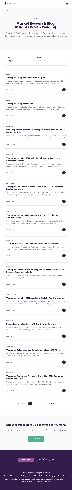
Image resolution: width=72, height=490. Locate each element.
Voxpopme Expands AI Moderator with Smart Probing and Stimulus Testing (32, 216)
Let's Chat (25, 459)
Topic (39, 57)
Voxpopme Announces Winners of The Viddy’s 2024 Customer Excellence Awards (34, 377)
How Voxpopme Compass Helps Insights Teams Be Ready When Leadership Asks (35, 130)
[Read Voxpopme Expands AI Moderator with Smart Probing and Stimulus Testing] (64, 229)
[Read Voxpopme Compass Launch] (64, 115)
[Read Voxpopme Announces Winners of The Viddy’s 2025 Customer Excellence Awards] (64, 201)
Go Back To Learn (10, 11)
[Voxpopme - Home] (10, 3)
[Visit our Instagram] (52, 459)
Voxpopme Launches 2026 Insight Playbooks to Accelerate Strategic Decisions (33, 159)
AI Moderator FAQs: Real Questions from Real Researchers (32, 243)
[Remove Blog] (12, 61)
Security (44, 476)
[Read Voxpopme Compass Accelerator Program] (64, 89)
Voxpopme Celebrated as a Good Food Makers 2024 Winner (33, 350)
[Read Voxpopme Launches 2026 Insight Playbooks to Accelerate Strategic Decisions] (64, 172)
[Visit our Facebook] (48, 459)
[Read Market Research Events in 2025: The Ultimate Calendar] (64, 336)
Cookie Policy (20, 476)
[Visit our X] (43, 459)
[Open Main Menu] (66, 3)
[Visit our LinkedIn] (38, 459)
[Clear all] (31, 61)
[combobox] (20, 61)
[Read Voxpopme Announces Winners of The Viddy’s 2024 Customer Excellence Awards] (64, 390)
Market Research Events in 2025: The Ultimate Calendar (31, 324)
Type (8, 57)
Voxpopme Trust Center (58, 476)
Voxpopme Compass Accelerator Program (26, 77)
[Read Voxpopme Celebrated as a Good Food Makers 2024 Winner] (64, 362)
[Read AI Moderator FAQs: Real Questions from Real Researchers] (64, 255)
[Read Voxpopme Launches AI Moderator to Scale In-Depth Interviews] (64, 310)
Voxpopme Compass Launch (19, 103)
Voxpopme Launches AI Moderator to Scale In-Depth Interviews (35, 298)
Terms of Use (9, 476)
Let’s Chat (36, 438)
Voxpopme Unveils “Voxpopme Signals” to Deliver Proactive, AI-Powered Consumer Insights (35, 270)
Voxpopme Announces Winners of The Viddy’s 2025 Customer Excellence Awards (34, 187)
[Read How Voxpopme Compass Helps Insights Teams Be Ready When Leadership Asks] (64, 144)
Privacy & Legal (34, 476)
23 (45, 403)
